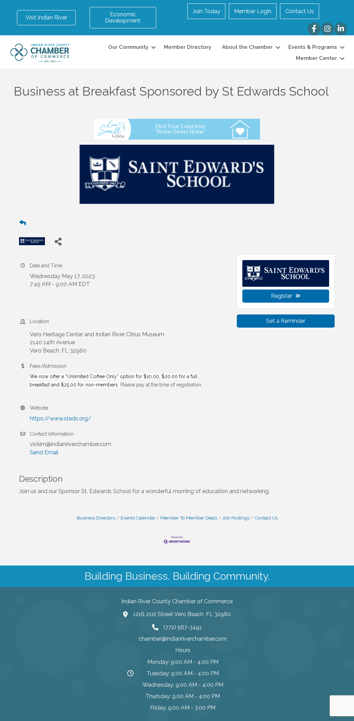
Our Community (128, 47)
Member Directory (187, 47)
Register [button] (281, 296)
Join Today (206, 11)
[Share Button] (58, 241)
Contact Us (299, 11)
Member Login (252, 11)
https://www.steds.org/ (60, 418)
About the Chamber (247, 47)
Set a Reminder (285, 321)
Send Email (44, 452)
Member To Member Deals (188, 517)
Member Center (316, 58)
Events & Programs (312, 47)
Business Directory (96, 517)
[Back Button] (22, 223)
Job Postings (235, 517)
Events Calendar (138, 517)
